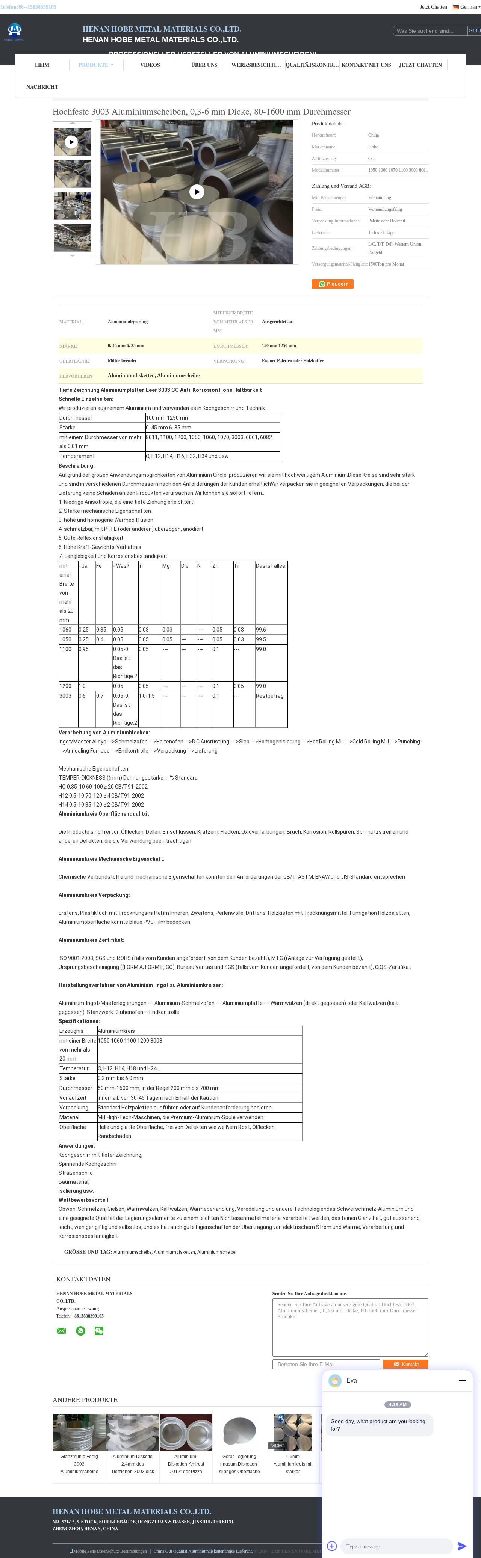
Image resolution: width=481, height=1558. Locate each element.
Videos (150, 65)
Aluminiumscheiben (217, 1252)
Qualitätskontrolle (313, 65)
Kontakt (410, 1364)
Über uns (204, 65)
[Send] (462, 1546)
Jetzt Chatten (433, 7)
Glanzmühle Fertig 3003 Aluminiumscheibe (79, 1464)
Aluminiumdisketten (174, 1252)
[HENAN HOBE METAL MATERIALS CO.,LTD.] (41, 33)
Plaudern (337, 284)
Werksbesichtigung (258, 65)
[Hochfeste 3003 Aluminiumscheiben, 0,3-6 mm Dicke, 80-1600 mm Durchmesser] (72, 174)
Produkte (93, 65)
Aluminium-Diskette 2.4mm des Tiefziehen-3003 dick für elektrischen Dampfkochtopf (132, 1471)
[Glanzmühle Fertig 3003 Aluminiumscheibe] (79, 1432)
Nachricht (42, 87)
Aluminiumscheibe (132, 1252)
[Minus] (462, 1380)
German (468, 7)
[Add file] (332, 1546)
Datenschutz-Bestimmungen (122, 1551)
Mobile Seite (84, 1551)
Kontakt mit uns (366, 65)
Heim (42, 65)
